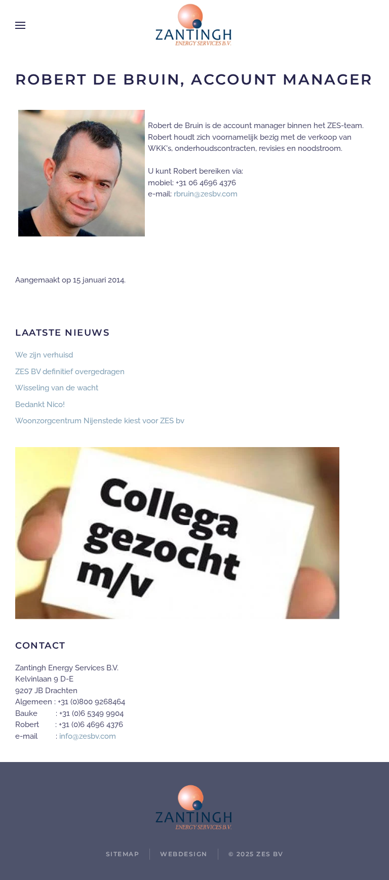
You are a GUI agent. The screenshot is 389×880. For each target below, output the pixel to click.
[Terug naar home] (194, 25)
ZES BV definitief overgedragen (70, 371)
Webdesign (184, 854)
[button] (20, 25)
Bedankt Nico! (40, 404)
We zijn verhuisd (44, 354)
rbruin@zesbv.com (206, 193)
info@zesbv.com (87, 736)
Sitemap (123, 854)
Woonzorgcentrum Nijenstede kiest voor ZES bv (99, 420)
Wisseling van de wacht (56, 387)
